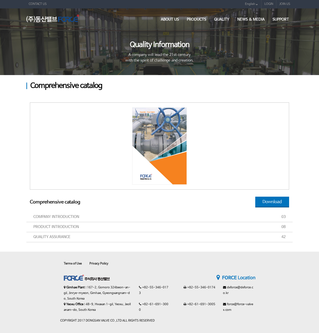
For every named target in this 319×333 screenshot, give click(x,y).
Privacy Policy (98, 263)
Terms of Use (73, 263)
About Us (170, 19)
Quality (221, 19)
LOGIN (268, 4)
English (250, 4)
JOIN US (284, 4)
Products (196, 19)
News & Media (251, 19)
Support (281, 19)
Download (272, 201)
